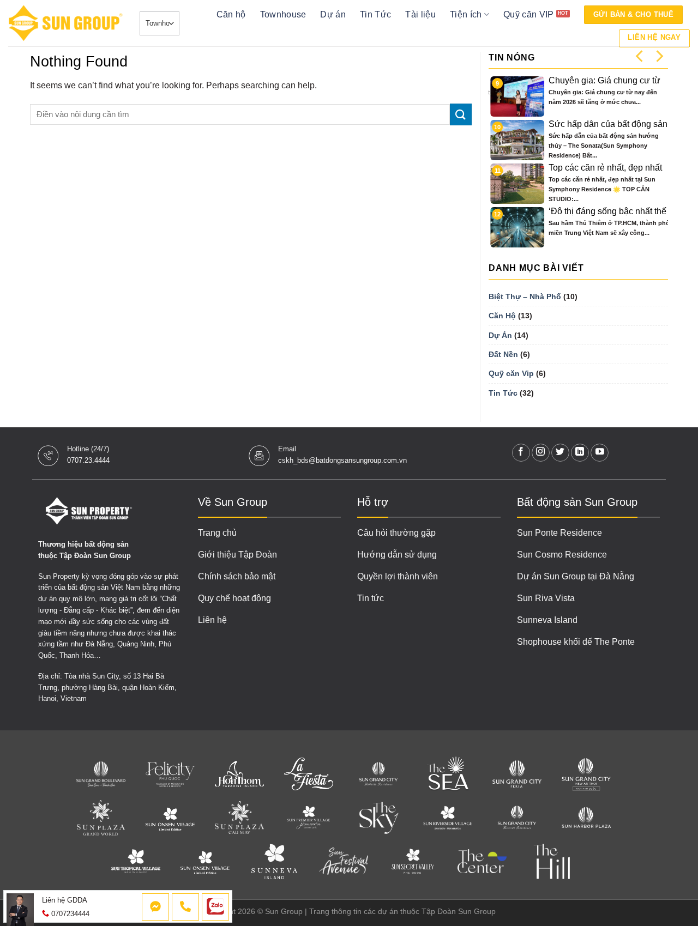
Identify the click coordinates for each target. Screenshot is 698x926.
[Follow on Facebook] (521, 453)
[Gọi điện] (185, 907)
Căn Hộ (502, 315)
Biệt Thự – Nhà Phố (525, 296)
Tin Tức (375, 14)
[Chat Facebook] (155, 907)
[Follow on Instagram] (541, 453)
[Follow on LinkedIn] (580, 453)
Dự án (333, 14)
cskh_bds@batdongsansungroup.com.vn (342, 460)
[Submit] (461, 114)
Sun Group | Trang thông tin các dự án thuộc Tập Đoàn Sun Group (380, 911)
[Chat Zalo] (215, 907)
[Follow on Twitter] (560, 453)
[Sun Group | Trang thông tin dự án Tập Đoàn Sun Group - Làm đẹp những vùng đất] (65, 23)
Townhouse (283, 14)
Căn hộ (231, 14)
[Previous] (640, 55)
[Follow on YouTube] (600, 453)
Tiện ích (466, 14)
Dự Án (500, 335)
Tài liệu (420, 14)
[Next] (659, 55)
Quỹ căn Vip (511, 373)
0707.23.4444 (88, 460)
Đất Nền (503, 354)
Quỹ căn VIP (528, 14)
